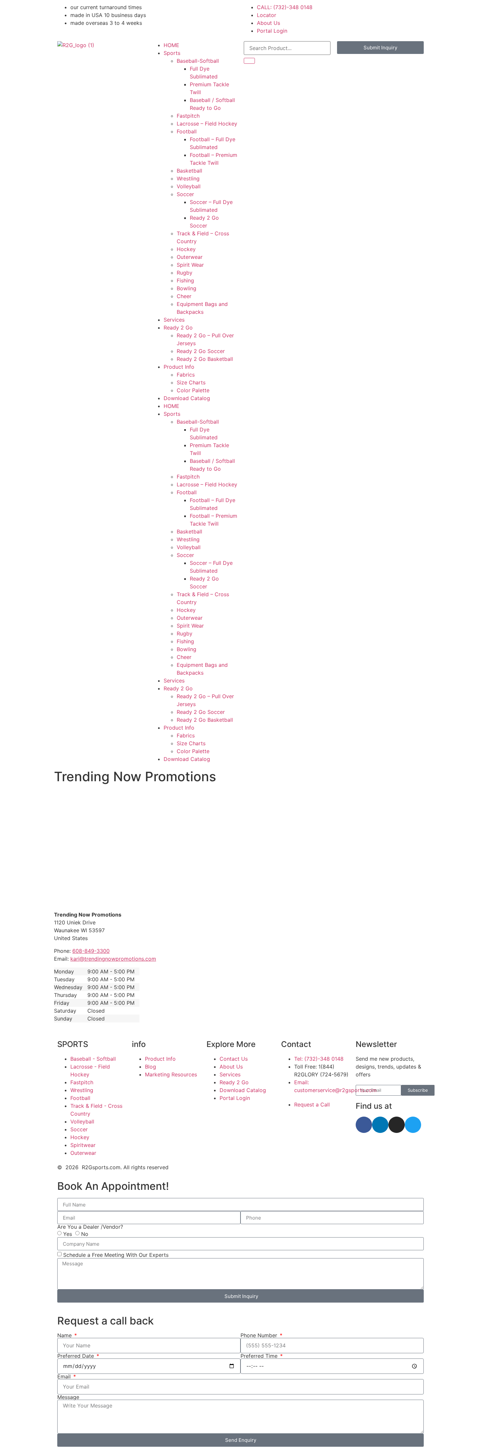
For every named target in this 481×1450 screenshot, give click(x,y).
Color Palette (193, 390)
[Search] (249, 61)
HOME (171, 45)
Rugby (184, 272)
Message (68, 1397)
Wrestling (188, 178)
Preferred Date (76, 1355)
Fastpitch (188, 115)
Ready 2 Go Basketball (205, 359)
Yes (67, 1234)
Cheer (184, 296)
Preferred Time (259, 1355)
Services (174, 319)
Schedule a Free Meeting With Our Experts (116, 1255)
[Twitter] (413, 1125)
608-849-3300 (91, 951)
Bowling (186, 288)
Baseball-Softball (198, 61)
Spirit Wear (190, 264)
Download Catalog (187, 398)
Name (65, 1335)
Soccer (185, 194)
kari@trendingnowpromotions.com (113, 958)
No (84, 1234)
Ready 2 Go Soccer (201, 351)
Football (187, 131)
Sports (172, 53)
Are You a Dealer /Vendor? (90, 1226)
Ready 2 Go (178, 327)
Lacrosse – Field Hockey (207, 123)
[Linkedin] (380, 1125)
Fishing (185, 280)
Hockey (186, 249)
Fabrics (186, 374)
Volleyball (189, 186)
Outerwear (190, 257)
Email (64, 1376)
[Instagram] (396, 1125)
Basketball (189, 170)
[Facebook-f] (364, 1125)
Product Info (179, 366)
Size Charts (191, 382)
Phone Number (259, 1335)
